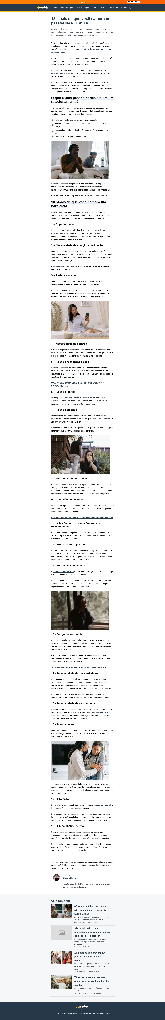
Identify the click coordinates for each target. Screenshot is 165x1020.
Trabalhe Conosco (103, 1013)
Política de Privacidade (87, 1013)
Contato (63, 1013)
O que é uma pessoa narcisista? (93, 196)
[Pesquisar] (130, 8)
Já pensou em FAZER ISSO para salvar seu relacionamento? (78, 667)
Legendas (87, 8)
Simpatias (123, 8)
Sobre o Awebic (98, 8)
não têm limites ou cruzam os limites (82, 398)
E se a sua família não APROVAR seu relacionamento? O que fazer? (82, 518)
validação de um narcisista (65, 266)
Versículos (78, 8)
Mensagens (70, 8)
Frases (61, 8)
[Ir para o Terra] (82, 2)
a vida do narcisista (68, 550)
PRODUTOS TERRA (133, 1)
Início (55, 8)
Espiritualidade (113, 8)
